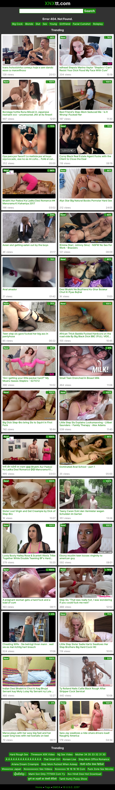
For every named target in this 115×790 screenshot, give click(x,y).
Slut (38, 23)
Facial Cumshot (81, 23)
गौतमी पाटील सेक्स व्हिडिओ (92, 764)
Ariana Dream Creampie (25, 764)
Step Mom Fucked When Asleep (59, 764)
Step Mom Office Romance (94, 759)
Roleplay (98, 23)
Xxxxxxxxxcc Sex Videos (38, 768)
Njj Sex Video (65, 754)
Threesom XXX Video (43, 754)
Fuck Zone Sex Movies (100, 768)
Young (53, 23)
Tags (47, 787)
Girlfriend (65, 23)
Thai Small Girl (52, 759)
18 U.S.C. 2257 (71, 787)
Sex (45, 23)
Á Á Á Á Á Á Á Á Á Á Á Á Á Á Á (23, 759)
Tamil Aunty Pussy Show (73, 778)
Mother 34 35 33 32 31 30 (90, 754)
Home (39, 787)
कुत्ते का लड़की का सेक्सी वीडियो (42, 778)
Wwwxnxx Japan (11, 768)
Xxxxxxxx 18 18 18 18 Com (70, 768)
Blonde (29, 23)
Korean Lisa (69, 759)
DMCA (56, 787)
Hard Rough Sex (19, 754)
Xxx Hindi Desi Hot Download (84, 773)
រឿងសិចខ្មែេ (20, 773)
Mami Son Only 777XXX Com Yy (47, 773)
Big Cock (17, 23)
